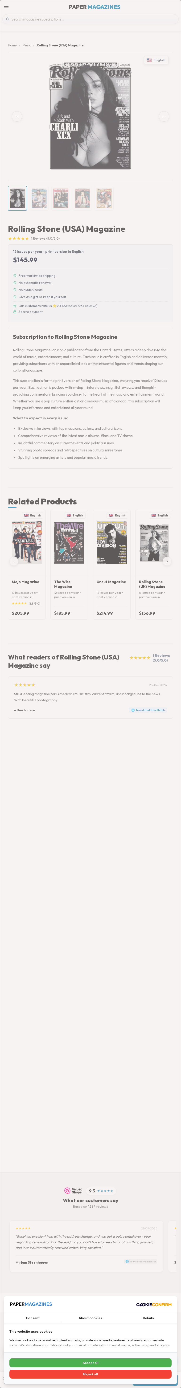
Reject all (90, 1374)
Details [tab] (148, 1318)
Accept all (90, 1363)
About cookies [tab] (90, 1318)
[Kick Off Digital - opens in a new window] (154, 1304)
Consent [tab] (33, 1318)
